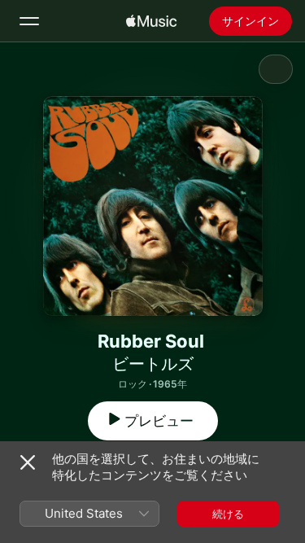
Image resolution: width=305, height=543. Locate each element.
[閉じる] (27, 462)
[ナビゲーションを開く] (29, 21)
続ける (228, 513)
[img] (151, 21)
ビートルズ (153, 364)
